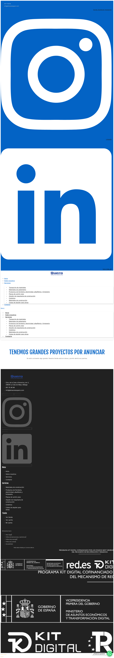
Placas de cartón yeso (16, 294)
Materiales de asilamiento (17, 290)
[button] (57, 308)
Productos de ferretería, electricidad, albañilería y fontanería (29, 292)
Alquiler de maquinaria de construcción (22, 296)
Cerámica (12, 298)
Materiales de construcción (18, 300)
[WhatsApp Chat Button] (109, 653)
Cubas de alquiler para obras (18, 302)
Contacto (7, 305)
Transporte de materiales (17, 287)
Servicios (7, 283)
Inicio (6, 278)
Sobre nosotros (9, 281)
